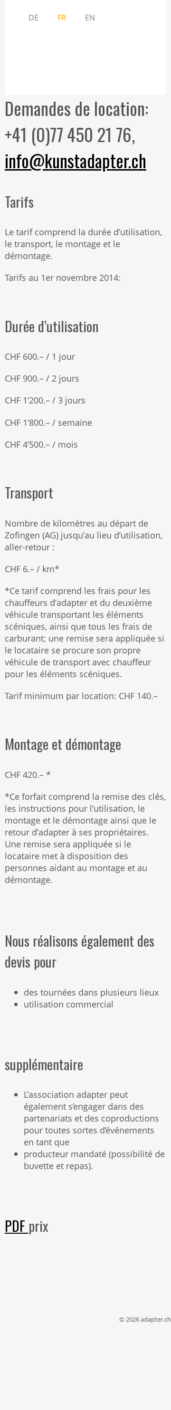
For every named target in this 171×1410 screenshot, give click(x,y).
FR (61, 17)
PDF (16, 1225)
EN (90, 17)
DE (33, 17)
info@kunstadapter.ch (75, 160)
